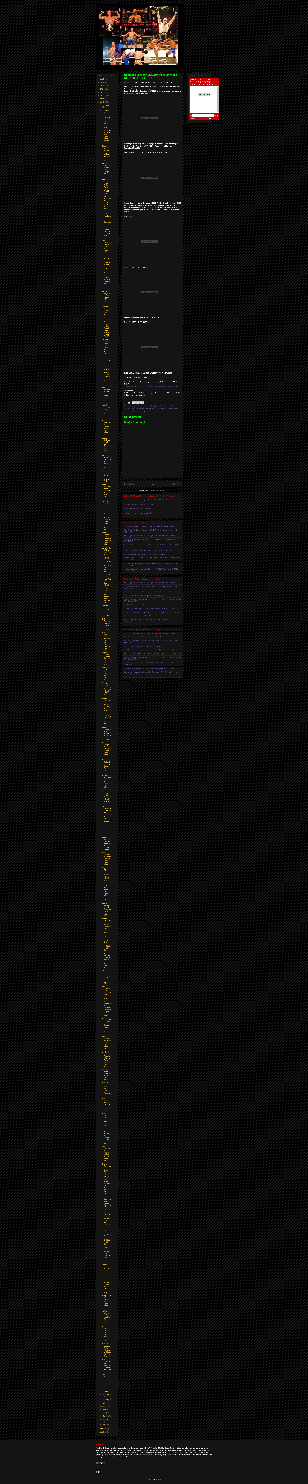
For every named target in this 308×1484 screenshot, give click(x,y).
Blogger (158, 1479)
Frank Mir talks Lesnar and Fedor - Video (138, 605)
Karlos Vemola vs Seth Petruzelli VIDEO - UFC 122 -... (106, 797)
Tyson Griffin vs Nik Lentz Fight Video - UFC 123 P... (106, 461)
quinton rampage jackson (148, 408)
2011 (102, 99)
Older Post (176, 484)
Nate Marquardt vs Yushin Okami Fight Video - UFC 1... (106, 750)
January (105, 1425)
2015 (102, 86)
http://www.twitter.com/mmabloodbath (137, 509)
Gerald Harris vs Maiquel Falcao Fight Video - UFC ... (106, 363)
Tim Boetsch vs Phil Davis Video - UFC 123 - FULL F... (106, 395)
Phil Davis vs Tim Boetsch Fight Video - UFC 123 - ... (106, 378)
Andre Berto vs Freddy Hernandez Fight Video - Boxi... (106, 231)
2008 (102, 1432)
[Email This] (133, 402)
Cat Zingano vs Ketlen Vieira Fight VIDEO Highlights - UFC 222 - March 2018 (151, 608)
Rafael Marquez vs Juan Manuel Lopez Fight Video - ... (106, 1286)
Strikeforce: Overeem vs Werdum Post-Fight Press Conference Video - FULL (151, 526)
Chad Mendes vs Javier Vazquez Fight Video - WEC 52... (106, 960)
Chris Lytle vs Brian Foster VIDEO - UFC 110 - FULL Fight (144, 554)
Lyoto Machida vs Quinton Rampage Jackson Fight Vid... (106, 264)
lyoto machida (149, 406)
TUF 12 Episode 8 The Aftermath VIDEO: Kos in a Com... (106, 1350)
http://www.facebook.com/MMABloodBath (138, 504)
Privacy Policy (138, 1457)
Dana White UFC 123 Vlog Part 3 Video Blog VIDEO (106, 553)
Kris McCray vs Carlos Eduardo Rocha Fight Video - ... (106, 859)
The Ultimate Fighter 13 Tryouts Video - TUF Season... (106, 1333)
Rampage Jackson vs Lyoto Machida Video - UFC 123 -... (106, 282)
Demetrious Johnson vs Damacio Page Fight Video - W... (106, 1026)
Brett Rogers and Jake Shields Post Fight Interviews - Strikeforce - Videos (150, 536)
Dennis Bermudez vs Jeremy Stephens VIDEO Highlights (144, 596)
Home (153, 484)
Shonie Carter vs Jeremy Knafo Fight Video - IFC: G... (106, 1170)
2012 (102, 96)
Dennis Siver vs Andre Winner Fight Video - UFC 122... (106, 892)
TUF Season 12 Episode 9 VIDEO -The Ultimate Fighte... (106, 1121)
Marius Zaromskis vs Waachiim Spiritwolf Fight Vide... (106, 539)
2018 (102, 82)
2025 (102, 79)
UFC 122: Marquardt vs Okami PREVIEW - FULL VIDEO (106, 1137)
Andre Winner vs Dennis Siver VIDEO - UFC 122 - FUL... (106, 875)
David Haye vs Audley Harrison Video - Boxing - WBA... (106, 719)
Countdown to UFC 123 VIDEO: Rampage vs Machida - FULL (106, 595)
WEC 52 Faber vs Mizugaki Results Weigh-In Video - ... (106, 1074)
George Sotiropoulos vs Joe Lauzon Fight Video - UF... (106, 346)
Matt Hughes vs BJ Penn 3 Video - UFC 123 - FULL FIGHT (106, 329)
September (106, 1394)
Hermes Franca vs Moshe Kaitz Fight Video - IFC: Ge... (106, 1186)
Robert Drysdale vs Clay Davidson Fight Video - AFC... (106, 1271)
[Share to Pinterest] (142, 402)
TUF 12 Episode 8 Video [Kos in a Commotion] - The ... (106, 1365)
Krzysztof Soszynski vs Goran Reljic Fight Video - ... (106, 781)
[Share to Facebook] (140, 402)
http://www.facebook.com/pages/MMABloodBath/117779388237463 (147, 500)
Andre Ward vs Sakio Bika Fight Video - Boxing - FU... (106, 137)
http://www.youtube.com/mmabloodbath (138, 513)
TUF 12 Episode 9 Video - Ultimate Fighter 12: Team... (106, 1104)
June (104, 1406)
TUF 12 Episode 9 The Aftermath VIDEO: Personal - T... (106, 1089)
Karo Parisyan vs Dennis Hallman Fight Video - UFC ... (106, 428)
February (105, 1419)
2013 (102, 92)
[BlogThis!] (136, 402)
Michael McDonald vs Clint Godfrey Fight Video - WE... (106, 1043)
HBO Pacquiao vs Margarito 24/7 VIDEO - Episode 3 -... (106, 1219)
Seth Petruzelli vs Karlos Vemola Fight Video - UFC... (106, 812)
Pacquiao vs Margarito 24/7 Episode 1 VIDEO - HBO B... (106, 1254)
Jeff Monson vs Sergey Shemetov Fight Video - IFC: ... (106, 1154)
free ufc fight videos (137, 406)
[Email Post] (129, 403)
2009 (102, 1429)
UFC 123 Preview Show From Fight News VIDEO (106, 523)
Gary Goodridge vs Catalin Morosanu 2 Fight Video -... (106, 202)
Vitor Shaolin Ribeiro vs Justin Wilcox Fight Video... (106, 247)
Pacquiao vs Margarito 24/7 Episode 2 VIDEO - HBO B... (106, 1237)
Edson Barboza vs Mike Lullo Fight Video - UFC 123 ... (106, 445)
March (105, 1416)
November (106, 110)
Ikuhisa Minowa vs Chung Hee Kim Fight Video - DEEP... (106, 1317)
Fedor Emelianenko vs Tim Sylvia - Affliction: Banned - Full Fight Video (149, 616)
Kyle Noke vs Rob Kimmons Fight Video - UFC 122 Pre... (106, 673)
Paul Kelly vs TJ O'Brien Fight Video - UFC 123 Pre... (106, 508)
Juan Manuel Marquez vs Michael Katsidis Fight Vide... (106, 153)
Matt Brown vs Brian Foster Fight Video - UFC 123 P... (106, 411)
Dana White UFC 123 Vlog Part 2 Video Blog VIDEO (106, 566)
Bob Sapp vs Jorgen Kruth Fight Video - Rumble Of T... (106, 186)
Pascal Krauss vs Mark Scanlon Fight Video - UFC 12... (106, 658)
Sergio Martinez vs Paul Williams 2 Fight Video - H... (106, 297)
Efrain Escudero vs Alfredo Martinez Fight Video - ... (106, 121)
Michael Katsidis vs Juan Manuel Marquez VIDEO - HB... (106, 170)
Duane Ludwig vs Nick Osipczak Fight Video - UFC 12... (106, 909)
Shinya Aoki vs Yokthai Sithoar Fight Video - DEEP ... (106, 1302)
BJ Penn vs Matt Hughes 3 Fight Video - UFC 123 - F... (106, 312)
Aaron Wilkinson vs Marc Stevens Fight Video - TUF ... (106, 1381)
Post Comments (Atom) (157, 490)
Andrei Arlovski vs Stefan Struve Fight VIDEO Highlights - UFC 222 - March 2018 (152, 612)
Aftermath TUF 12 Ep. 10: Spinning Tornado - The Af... (106, 611)
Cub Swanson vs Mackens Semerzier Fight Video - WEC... (106, 1009)
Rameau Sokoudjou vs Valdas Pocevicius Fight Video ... (106, 1203)
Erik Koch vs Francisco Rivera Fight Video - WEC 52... (106, 1059)
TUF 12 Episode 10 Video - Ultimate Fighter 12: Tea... (106, 624)
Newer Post (129, 484)
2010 (102, 102)
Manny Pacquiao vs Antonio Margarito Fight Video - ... (106, 704)
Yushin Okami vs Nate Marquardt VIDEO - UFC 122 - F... (106, 733)
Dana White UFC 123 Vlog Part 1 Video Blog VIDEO (106, 580)
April (104, 1413)
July (104, 1403)
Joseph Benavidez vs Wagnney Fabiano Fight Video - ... (106, 992)
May (104, 1409)
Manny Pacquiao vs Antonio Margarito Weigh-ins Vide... (106, 925)
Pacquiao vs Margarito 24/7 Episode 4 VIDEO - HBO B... (106, 943)
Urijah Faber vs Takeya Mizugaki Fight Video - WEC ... (106, 977)
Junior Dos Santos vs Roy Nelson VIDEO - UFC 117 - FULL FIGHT (147, 550)
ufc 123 (147, 411)
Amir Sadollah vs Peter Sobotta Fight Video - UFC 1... (106, 766)
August (105, 1400)
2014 (102, 89)
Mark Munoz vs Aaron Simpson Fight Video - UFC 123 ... (106, 491)
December (106, 105)
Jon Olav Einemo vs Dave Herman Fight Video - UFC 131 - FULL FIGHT (149, 650)
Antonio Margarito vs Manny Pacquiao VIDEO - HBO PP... (106, 689)
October (105, 1391)
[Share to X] (138, 402)
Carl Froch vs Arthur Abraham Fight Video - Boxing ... (106, 217)
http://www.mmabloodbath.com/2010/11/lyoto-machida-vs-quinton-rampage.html (151, 386)
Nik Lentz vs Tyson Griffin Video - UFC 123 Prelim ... (106, 476)
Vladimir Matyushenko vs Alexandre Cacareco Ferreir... (106, 843)
